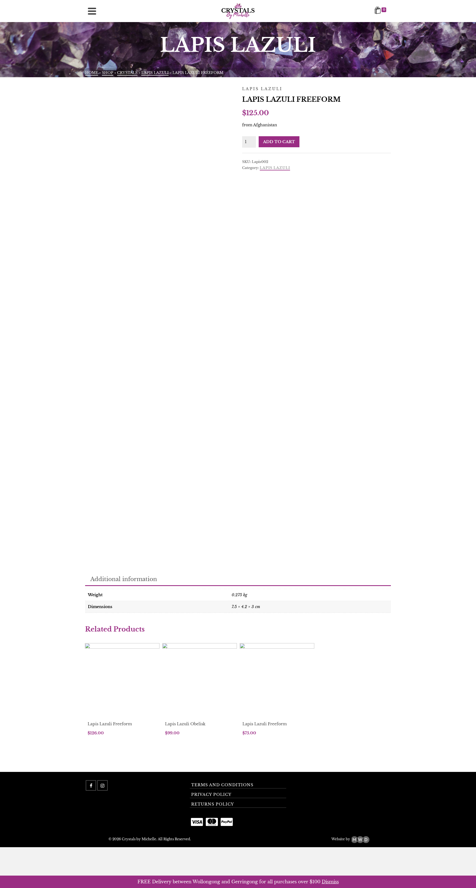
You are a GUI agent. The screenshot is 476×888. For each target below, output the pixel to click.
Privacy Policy (211, 794)
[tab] (123, 579)
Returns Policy (212, 804)
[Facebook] (91, 785)
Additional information (123, 579)
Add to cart (279, 141)
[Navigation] (92, 11)
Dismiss (330, 881)
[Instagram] (102, 785)
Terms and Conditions (222, 784)
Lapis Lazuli (275, 168)
